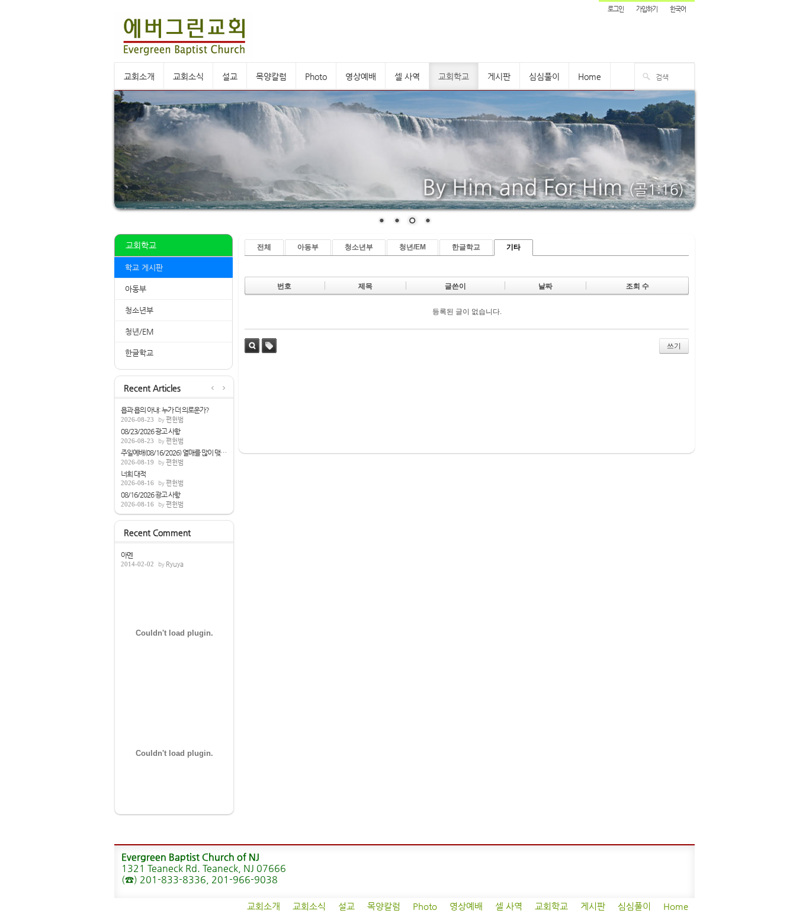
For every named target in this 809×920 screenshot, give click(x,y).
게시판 (499, 76)
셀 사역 (407, 76)
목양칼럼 (271, 76)
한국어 (678, 9)
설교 (229, 76)
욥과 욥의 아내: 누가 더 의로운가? (165, 410)
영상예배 (360, 76)
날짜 (545, 286)
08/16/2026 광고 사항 (150, 495)
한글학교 (139, 352)
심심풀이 (544, 76)
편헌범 (175, 420)
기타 (513, 247)
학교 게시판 (144, 267)
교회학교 (453, 76)
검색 (252, 345)
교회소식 (188, 76)
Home (589, 76)
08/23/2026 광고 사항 (150, 431)
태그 (269, 345)
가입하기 (646, 9)
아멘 (127, 555)
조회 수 (637, 286)
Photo (316, 76)
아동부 (135, 288)
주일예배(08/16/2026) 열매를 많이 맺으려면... (174, 452)
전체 (264, 247)
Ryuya (175, 564)
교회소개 (139, 76)
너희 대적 (133, 474)
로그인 (616, 9)
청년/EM (139, 331)
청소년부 (139, 310)
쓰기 (674, 346)
